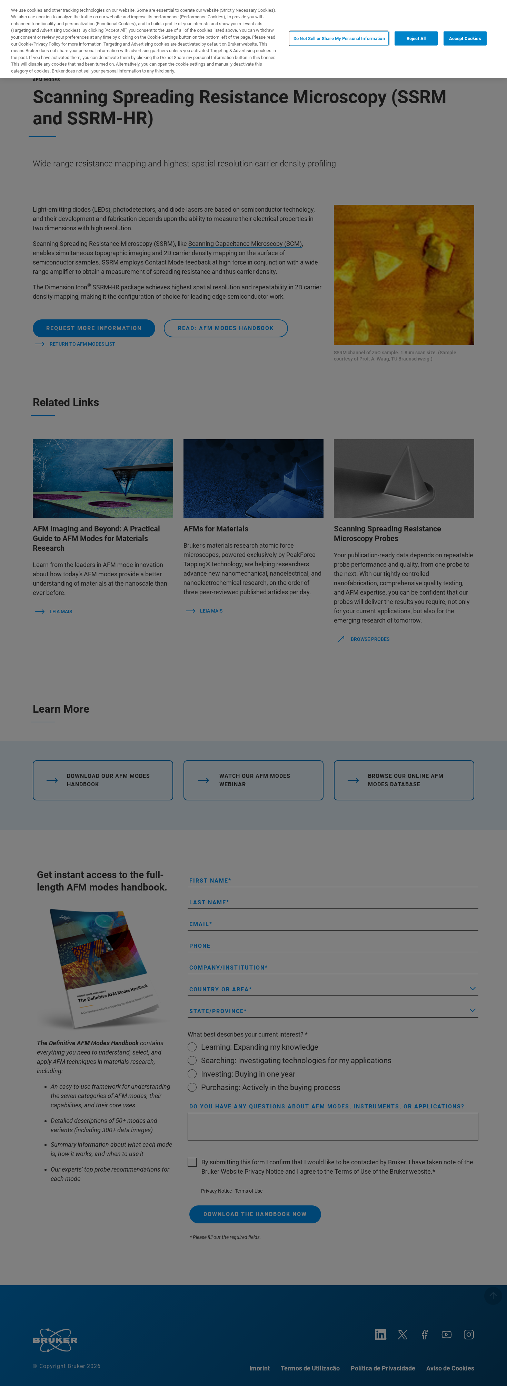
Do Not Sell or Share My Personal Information (339, 38)
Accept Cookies (465, 38)
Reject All (416, 38)
